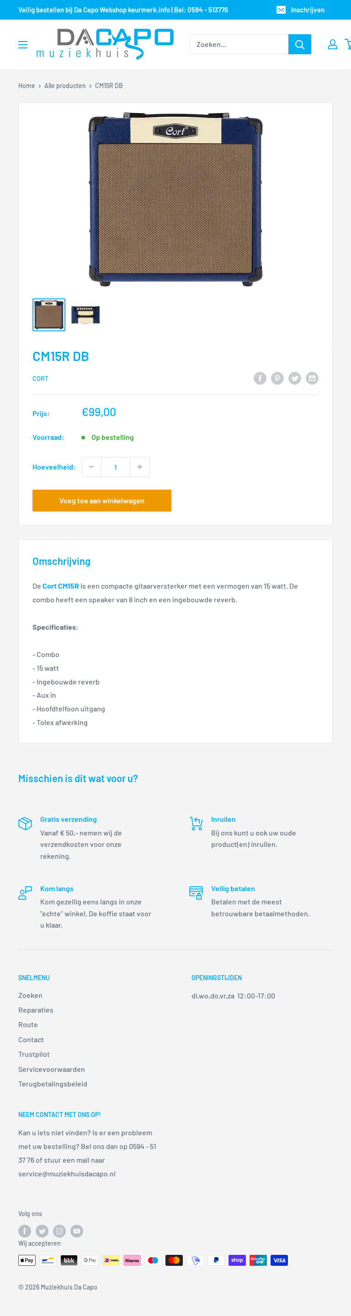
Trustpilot (34, 1054)
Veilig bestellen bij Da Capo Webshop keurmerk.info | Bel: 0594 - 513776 (123, 9)
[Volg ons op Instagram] (59, 1231)
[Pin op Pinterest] (277, 378)
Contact (31, 1039)
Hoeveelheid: (54, 466)
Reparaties (35, 1009)
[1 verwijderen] (91, 466)
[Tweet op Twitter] (294, 378)
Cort (40, 378)
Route (28, 1024)
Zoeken (30, 995)
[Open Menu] (22, 44)
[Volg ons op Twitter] (42, 1231)
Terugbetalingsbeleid (52, 1083)
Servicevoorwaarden (51, 1069)
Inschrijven (307, 9)
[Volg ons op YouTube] (76, 1231)
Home (26, 85)
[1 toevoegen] (139, 466)
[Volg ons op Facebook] (24, 1231)
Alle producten (65, 85)
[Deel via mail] (312, 378)
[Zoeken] (299, 44)
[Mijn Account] (332, 44)
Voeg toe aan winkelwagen (101, 500)
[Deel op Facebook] (260, 378)
